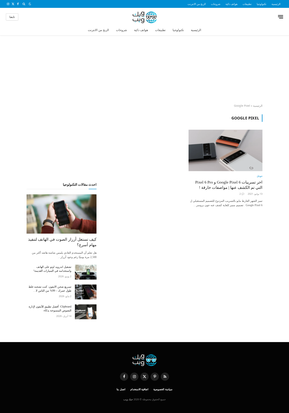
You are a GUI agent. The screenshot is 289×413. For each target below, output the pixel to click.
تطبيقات (247, 4)
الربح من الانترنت (197, 4)
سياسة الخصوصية (162, 389)
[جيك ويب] (144, 17)
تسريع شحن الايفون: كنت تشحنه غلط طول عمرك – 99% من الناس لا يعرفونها (50, 289)
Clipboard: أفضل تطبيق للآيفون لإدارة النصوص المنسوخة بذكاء (50, 308)
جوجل (259, 176)
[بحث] (24, 4)
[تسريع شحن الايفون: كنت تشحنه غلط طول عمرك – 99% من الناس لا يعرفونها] (86, 292)
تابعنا (12, 17)
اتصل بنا (121, 389)
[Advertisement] (144, 69)
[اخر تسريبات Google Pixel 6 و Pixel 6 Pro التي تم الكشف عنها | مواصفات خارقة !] (225, 150)
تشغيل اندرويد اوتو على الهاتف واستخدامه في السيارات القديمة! (52, 268)
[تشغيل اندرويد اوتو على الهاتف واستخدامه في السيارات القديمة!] (86, 272)
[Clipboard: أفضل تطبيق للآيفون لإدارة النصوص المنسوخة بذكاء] (86, 311)
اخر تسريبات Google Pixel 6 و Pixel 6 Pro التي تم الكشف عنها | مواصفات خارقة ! (228, 185)
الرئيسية (276, 4)
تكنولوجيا (261, 4)
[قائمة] (280, 16)
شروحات (215, 4)
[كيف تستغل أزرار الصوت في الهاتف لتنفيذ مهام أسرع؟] (62, 214)
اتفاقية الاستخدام (139, 389)
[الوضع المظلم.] (30, 4)
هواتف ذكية (231, 4)
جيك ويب (128, 399)
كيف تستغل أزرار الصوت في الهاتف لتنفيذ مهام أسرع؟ (62, 242)
